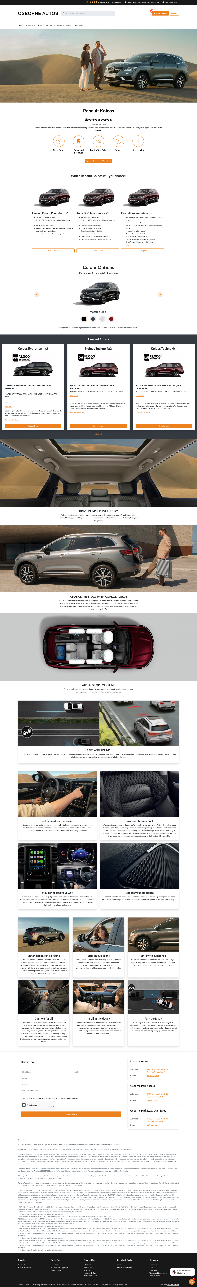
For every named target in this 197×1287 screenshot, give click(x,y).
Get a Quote (53, 250)
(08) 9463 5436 (153, 1125)
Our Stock (38, 25)
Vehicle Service (122, 1265)
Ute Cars (87, 1265)
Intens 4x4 (112, 273)
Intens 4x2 (100, 273)
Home (21, 25)
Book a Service (161, 13)
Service (68, 25)
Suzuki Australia (24, 1267)
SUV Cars (87, 1270)
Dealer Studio (173, 1285)
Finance (174, 13)
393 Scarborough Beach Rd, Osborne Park (144, 2)
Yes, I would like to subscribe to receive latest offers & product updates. (50, 1098)
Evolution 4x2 (86, 273)
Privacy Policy (154, 1276)
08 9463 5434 (152, 1100)
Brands (28, 25)
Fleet (151, 1267)
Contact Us (153, 1270)
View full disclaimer (12, 420)
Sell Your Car (50, 25)
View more (129, 245)
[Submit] (63, 13)
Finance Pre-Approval (59, 1267)
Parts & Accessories (124, 1267)
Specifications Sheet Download (98, 161)
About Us (153, 1265)
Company (78, 25)
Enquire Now (33, 426)
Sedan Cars (88, 1267)
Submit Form (71, 1114)
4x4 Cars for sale (90, 1276)
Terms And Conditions (158, 1273)
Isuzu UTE (22, 1265)
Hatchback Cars (90, 1273)
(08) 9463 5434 (171, 2)
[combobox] (88, 13)
